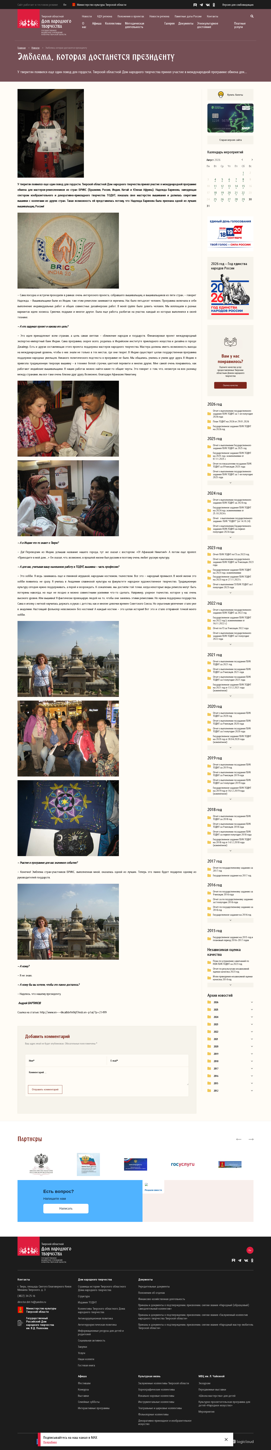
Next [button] (251, 1138)
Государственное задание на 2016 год (232, 914)
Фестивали (84, 1383)
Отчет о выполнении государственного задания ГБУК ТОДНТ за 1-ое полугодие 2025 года (233, 474)
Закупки (82, 1346)
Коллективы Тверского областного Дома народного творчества (101, 1310)
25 (215, 199)
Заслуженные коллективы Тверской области (163, 1383)
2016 (216, 1075)
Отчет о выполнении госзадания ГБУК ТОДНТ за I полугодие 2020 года (232, 730)
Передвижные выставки (212, 1389)
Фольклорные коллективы (153, 1414)
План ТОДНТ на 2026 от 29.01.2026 (231, 421)
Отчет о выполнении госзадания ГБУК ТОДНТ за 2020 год (232, 714)
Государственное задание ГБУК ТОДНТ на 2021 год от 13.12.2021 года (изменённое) (232, 687)
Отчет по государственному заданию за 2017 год (233, 869)
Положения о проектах (131, 16)
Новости (87, 16)
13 (229, 186)
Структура (84, 1296)
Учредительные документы (154, 1286)
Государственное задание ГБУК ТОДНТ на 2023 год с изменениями (232, 571)
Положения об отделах (151, 1292)
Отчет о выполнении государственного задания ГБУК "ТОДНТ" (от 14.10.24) (232, 520)
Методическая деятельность (134, 25)
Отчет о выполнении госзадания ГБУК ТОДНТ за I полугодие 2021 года (232, 678)
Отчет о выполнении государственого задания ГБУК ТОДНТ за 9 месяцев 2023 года (233, 562)
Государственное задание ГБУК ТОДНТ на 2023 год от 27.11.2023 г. (232, 578)
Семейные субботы (89, 1401)
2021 (216, 1039)
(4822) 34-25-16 (26, 1295)
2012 (216, 1090)
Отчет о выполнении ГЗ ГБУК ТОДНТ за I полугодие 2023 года (233, 586)
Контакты (212, 16)
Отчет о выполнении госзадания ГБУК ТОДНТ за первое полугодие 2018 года (232, 833)
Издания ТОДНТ (87, 1302)
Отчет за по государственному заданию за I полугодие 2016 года (233, 901)
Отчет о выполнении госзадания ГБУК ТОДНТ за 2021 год (232, 663)
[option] (41, 1164)
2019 (216, 1053)
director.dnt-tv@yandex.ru (32, 1302)
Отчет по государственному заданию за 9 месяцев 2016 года (233, 893)
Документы (185, 23)
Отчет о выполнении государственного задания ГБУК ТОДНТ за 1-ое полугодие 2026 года (233, 413)
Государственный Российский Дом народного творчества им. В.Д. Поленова (40, 1323)
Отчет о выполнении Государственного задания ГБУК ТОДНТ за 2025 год (232, 447)
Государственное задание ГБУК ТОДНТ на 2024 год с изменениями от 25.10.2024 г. (232, 510)
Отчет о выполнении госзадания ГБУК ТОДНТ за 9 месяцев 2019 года (232, 774)
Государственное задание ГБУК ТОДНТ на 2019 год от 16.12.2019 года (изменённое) (232, 790)
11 (215, 186)
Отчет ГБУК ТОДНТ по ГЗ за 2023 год (231, 554)
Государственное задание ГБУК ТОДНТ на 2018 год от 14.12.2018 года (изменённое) (232, 842)
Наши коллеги (86, 1359)
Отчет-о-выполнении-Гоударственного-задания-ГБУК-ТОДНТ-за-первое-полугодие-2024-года (232, 528)
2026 (216, 1002)
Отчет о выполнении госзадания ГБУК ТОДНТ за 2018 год (232, 818)
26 (222, 199)
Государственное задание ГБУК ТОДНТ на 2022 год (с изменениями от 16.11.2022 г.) (232, 620)
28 (236, 199)
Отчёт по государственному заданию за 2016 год (233, 908)
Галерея (169, 23)
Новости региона (159, 16)
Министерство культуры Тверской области (41, 1310)
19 (222, 192)
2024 (216, 1016)
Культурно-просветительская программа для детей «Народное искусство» (224, 1403)
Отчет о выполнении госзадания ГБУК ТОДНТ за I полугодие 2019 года (232, 781)
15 (243, 186)
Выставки (83, 1395)
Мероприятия (206, 1411)
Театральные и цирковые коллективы (160, 1408)
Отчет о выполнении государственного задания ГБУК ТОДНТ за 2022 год (232, 611)
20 (229, 192)
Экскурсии (204, 1383)
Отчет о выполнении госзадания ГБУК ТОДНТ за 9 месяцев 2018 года (232, 825)
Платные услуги (240, 25)
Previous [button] (239, 1138)
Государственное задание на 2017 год (232, 875)
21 (236, 192)
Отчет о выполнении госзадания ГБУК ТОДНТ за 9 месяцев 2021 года (232, 670)
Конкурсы (83, 1389)
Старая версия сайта (230, 139)
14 (236, 186)
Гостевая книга (86, 1365)
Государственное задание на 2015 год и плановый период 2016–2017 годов (233, 939)
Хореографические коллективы (156, 1389)
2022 (216, 1031)
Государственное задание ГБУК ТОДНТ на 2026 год (232, 428)
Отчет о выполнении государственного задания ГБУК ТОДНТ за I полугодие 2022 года (232, 635)
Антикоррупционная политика (95, 1318)
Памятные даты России (188, 16)
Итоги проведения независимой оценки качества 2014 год (233, 978)
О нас (84, 25)
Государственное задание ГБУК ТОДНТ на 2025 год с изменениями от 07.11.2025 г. (232, 455)
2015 (216, 1083)
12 (222, 186)
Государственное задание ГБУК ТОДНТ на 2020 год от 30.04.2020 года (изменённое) (232, 739)
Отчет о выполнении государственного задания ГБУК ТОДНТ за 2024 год (232, 501)
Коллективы (113, 23)
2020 (216, 1046)
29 (243, 199)
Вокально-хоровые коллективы (156, 1395)
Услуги (81, 1353)
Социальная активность (91, 1340)
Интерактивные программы (94, 1408)
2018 (216, 1061)
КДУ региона (104, 16)
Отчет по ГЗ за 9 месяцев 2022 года (231, 628)
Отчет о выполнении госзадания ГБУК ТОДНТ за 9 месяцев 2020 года (232, 722)
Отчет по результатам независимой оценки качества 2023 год (231, 970)
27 (229, 199)
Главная (22, 47)
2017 (216, 1068)
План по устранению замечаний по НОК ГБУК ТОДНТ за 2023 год (231, 962)
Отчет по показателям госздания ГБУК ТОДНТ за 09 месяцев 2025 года (232, 465)
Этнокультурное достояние (207, 25)
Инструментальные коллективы (156, 1401)
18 (215, 192)
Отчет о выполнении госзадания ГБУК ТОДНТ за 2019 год (232, 766)
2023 (216, 1024)
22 (243, 192)
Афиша (96, 23)
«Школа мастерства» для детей (217, 1395)
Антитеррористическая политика (97, 1324)
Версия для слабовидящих (238, 4)
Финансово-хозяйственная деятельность (161, 1299)
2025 (216, 1009)
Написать (65, 1208)
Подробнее (50, 1442)
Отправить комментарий (45, 1089)
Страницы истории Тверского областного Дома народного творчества (102, 1288)
